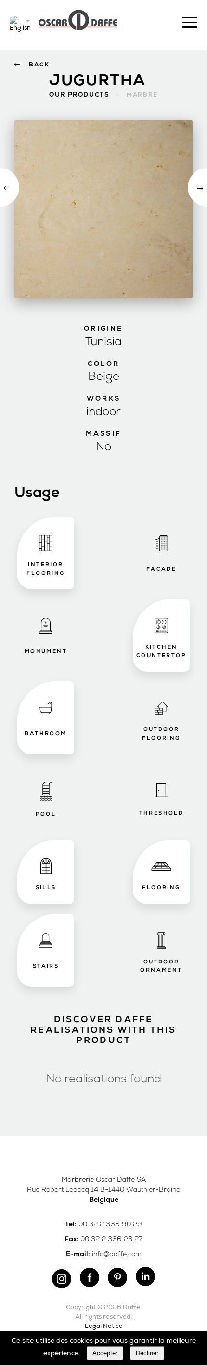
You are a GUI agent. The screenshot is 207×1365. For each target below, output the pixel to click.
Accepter (104, 1353)
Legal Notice (104, 1326)
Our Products (79, 95)
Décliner (147, 1353)
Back (39, 65)
